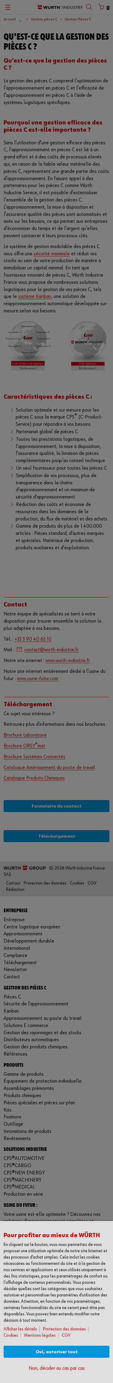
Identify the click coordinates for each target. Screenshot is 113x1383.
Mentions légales (40, 1335)
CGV (66, 1335)
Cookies (11, 1335)
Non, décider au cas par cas (57, 1368)
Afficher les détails (20, 1329)
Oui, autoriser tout (57, 1352)
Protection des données (64, 1329)
